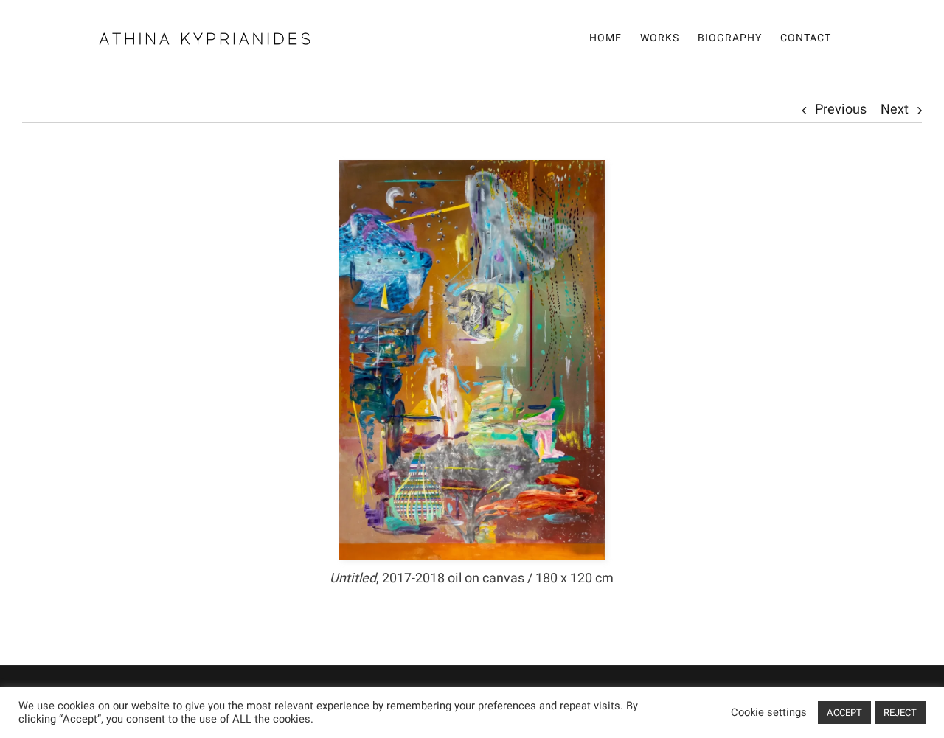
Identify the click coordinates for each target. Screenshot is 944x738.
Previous (841, 109)
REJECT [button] (900, 713)
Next (895, 109)
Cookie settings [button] (769, 713)
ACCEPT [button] (844, 713)
